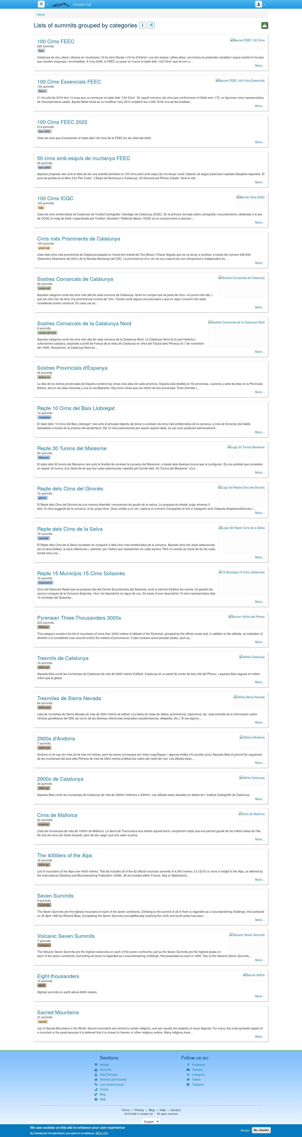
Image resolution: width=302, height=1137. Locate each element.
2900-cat (44, 788)
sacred (42, 1021)
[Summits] (265, 25)
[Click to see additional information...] (142, 25)
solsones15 (45, 582)
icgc (41, 207)
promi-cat (44, 248)
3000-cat (44, 667)
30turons (44, 457)
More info (102, 1133)
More (258, 65)
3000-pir (43, 627)
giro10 (42, 497)
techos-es (44, 377)
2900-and (44, 747)
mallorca (43, 824)
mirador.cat (146, 1114)
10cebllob (44, 417)
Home (41, 14)
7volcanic (44, 945)
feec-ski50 (44, 167)
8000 (42, 985)
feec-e (42, 91)
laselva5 (43, 538)
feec (41, 50)
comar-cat (44, 288)
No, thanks (261, 1130)
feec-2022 (44, 131)
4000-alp (44, 864)
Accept (245, 1130)
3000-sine (44, 707)
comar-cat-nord (47, 332)
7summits (44, 905)
